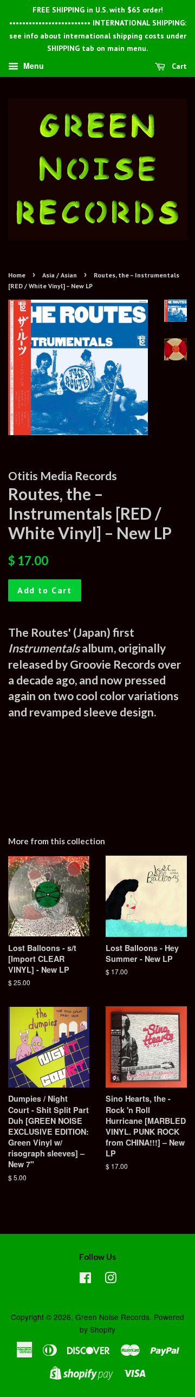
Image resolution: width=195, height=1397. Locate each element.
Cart (178, 66)
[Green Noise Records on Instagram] (110, 1279)
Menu (32, 66)
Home (16, 275)
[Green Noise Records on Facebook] (85, 1279)
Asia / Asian (59, 275)
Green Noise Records (112, 1316)
